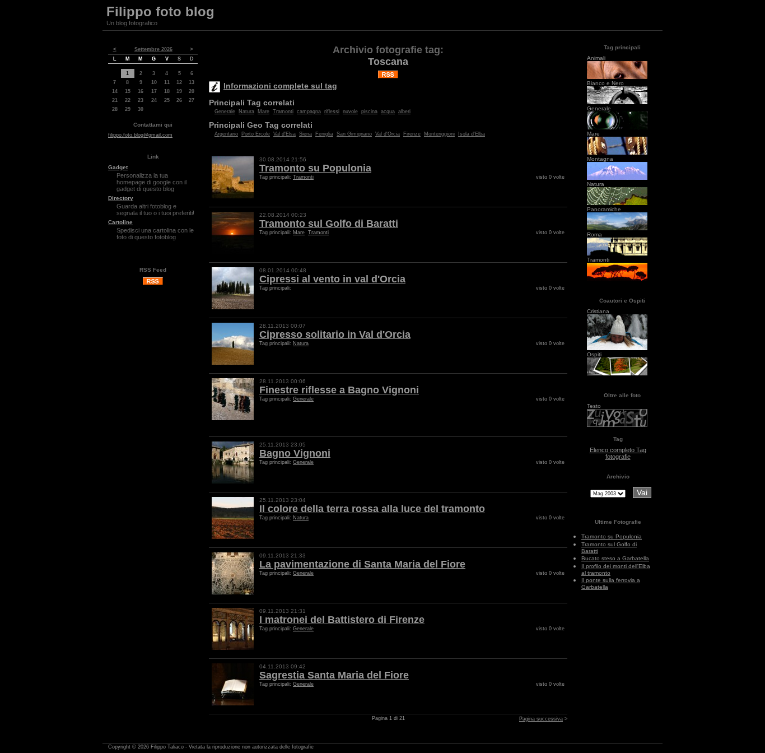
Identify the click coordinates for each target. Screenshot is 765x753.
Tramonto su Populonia (315, 168)
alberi (404, 111)
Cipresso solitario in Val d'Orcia (335, 334)
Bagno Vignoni (294, 453)
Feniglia (324, 134)
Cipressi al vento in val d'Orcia (332, 279)
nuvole (350, 111)
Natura (246, 111)
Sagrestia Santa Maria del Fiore (334, 675)
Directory (120, 198)
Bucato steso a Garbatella (615, 558)
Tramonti (283, 111)
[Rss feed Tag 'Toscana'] (388, 72)
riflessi (331, 111)
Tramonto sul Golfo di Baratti (328, 223)
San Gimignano (354, 134)
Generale (224, 111)
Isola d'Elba (471, 134)
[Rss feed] (153, 283)
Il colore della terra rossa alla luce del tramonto (372, 508)
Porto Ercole (255, 134)
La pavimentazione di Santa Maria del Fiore (362, 564)
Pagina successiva (541, 719)
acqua (388, 111)
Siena (305, 134)
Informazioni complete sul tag (280, 85)
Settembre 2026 (153, 49)
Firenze (412, 134)
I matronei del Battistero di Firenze (342, 619)
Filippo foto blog (160, 11)
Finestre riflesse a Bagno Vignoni (339, 390)
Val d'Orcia (387, 134)
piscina (369, 111)
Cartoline (120, 222)
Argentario (226, 134)
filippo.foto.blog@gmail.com (140, 135)
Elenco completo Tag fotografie (618, 453)
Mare (263, 111)
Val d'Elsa (284, 134)
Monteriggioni (439, 134)
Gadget (118, 167)
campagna (309, 111)
